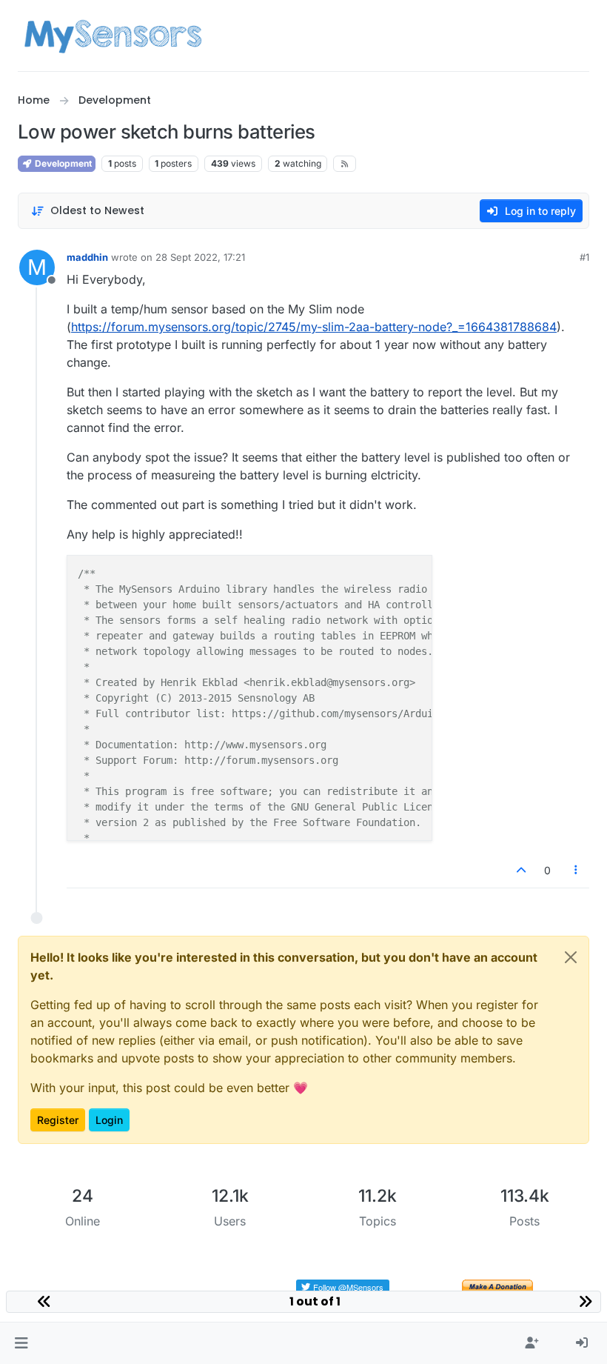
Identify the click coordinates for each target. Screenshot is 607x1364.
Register (57, 1120)
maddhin (87, 257)
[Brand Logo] (113, 35)
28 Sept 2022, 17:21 (200, 257)
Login (109, 1120)
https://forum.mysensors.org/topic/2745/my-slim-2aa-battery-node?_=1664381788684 (314, 326)
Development (62, 163)
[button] (21, 1343)
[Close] (570, 957)
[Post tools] (576, 870)
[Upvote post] (521, 870)
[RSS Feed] (344, 164)
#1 (584, 257)
